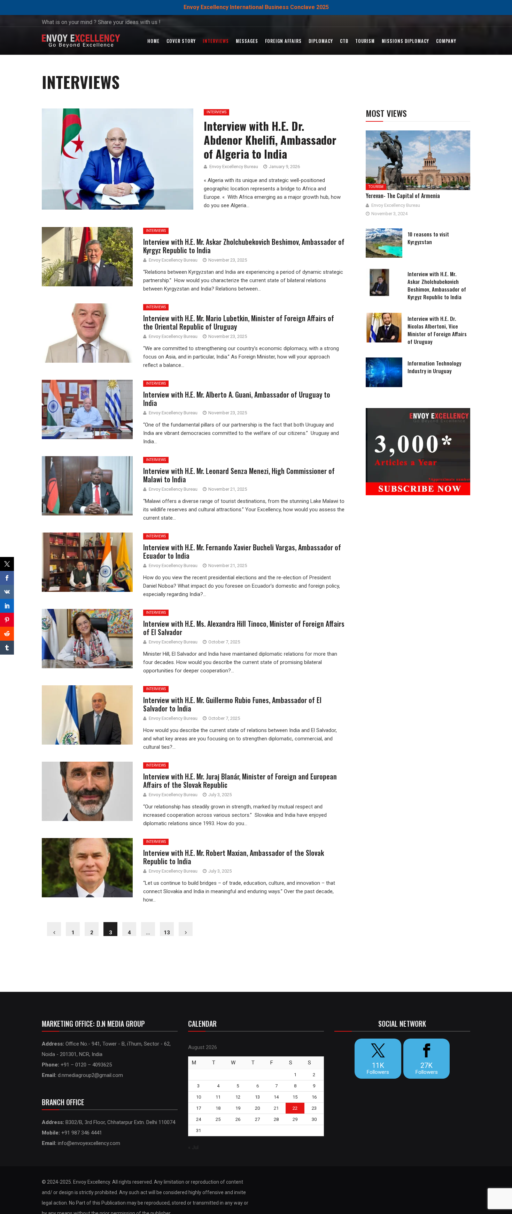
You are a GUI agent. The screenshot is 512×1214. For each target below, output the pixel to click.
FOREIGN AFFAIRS (283, 40)
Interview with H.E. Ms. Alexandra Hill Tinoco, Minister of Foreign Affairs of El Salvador (243, 627)
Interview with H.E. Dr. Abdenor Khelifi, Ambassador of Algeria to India (270, 140)
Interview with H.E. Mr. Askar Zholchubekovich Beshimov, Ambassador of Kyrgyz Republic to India (243, 245)
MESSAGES (247, 40)
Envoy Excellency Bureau (233, 166)
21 (276, 1108)
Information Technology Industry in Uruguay (434, 367)
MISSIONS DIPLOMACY (405, 40)
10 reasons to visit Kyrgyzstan (428, 238)
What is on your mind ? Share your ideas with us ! (101, 22)
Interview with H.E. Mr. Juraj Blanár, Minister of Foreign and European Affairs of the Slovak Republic (240, 780)
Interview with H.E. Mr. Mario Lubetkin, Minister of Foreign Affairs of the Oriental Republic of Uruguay (238, 322)
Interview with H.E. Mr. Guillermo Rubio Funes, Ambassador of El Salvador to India (232, 704)
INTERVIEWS (216, 40)
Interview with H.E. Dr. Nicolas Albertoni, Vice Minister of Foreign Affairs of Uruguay (437, 330)
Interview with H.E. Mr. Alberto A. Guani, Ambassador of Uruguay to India (236, 398)
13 (167, 932)
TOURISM (365, 40)
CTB (344, 40)
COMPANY (446, 40)
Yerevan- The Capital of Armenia (403, 195)
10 (198, 1097)
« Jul (193, 1147)
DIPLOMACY (321, 40)
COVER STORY (181, 40)
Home (153, 40)
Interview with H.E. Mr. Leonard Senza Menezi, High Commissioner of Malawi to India (239, 475)
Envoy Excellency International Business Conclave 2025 (256, 7)
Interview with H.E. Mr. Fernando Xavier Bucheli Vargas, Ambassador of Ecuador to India (242, 551)
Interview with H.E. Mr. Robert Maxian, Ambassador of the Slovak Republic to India (233, 856)
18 (218, 1108)
